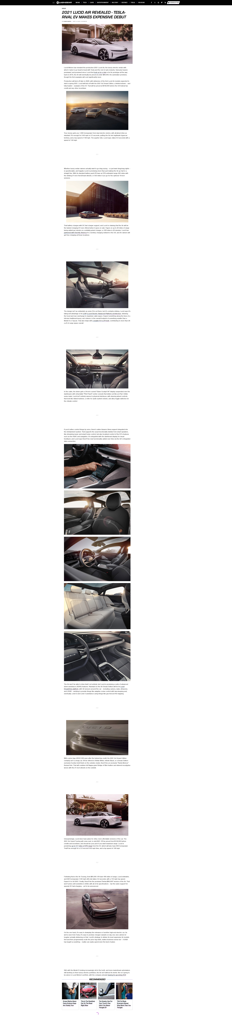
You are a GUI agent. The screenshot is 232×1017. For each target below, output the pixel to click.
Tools (133, 2)
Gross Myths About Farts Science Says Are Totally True (69, 1003)
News (78, 2)
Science (124, 2)
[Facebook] (151, 2)
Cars (92, 2)
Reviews (141, 2)
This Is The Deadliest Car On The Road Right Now (88, 1003)
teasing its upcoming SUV (117, 975)
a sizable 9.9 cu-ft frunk (101, 321)
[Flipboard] (162, 2)
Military (115, 2)
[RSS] (165, 2)
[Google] (158, 2)
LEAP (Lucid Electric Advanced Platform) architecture (102, 314)
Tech (85, 2)
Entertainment (103, 2)
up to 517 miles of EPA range (82, 846)
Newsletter (174, 2)
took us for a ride (100, 72)
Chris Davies (67, 21)
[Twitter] (155, 2)
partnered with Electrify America (75, 233)
